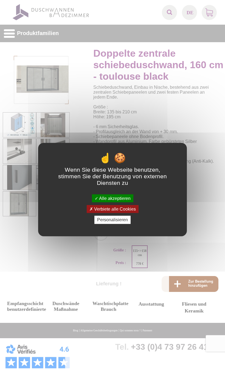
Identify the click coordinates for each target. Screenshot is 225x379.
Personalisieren (112, 219)
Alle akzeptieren (114, 198)
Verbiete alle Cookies (114, 209)
